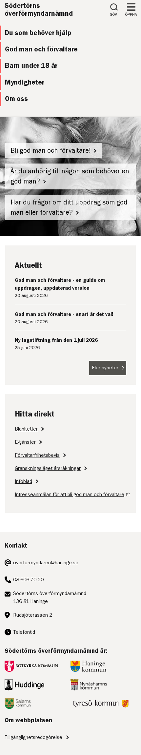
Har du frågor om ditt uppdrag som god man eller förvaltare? (69, 207)
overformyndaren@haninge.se (45, 562)
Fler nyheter (105, 367)
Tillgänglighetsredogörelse (33, 737)
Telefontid (24, 632)
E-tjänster (25, 442)
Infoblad (23, 481)
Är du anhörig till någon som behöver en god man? (69, 176)
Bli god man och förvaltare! (50, 150)
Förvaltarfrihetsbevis (37, 455)
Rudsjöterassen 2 (32, 615)
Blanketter (26, 429)
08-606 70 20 (28, 579)
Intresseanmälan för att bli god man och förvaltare (69, 494)
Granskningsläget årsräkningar (48, 468)
